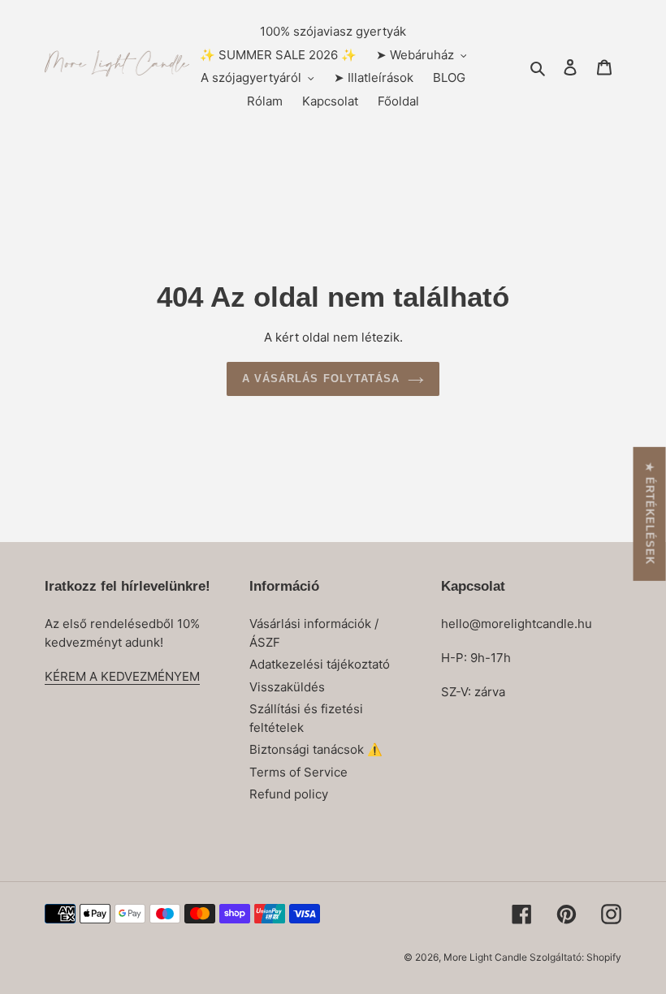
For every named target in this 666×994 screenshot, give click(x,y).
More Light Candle (486, 957)
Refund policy (288, 794)
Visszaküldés (287, 687)
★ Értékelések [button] (650, 513)
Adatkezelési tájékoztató (319, 664)
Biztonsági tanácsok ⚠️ (316, 749)
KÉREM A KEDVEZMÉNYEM (122, 676)
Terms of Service (298, 772)
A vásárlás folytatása (321, 378)
